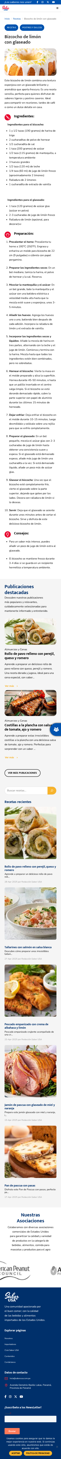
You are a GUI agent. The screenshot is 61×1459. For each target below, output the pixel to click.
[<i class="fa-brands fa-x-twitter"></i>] (48, 2)
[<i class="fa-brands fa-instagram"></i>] (42, 2)
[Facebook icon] (37, 2)
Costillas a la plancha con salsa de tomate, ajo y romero (28, 727)
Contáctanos (10, 1362)
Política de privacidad (38, 1453)
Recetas (17, 18)
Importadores (10, 1344)
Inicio (7, 18)
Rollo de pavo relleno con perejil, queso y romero (29, 656)
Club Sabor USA (12, 1350)
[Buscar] (51, 790)
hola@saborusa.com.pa (20, 1378)
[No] (57, 1446)
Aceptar (16, 1453)
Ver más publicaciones (22, 773)
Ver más (9, 686)
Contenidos (10, 1356)
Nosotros (9, 1338)
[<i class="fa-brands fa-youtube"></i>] (53, 2)
